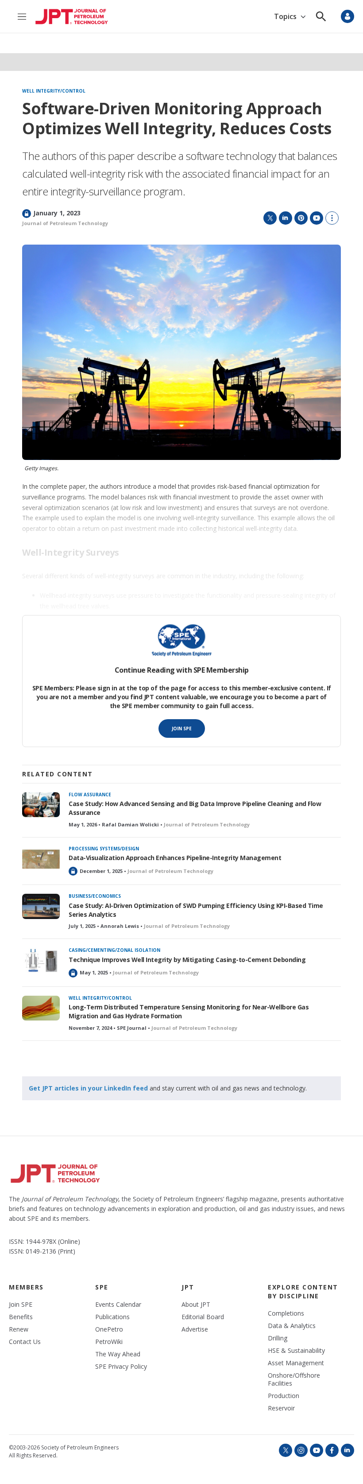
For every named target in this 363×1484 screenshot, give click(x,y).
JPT (188, 1287)
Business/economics (95, 896)
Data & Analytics (292, 1326)
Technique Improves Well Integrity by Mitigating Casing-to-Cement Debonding (187, 959)
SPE (101, 1287)
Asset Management (296, 1363)
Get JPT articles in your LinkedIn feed (88, 1088)
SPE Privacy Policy (121, 1367)
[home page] (71, 16)
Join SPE (182, 728)
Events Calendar (118, 1305)
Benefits (21, 1317)
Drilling (277, 1338)
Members (26, 1287)
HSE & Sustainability (296, 1351)
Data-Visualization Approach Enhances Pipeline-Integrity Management (175, 857)
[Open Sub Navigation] (303, 16)
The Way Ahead (117, 1354)
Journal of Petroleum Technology (65, 223)
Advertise (195, 1329)
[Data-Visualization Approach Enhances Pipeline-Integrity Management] (41, 859)
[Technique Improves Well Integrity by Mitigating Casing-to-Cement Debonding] (41, 960)
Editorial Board (203, 1317)
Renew (18, 1329)
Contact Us (25, 1342)
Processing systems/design (104, 848)
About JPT (196, 1305)
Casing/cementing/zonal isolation (114, 950)
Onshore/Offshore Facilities (294, 1379)
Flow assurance (90, 794)
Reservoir (281, 1408)
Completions (286, 1313)
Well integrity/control (53, 91)
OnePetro (109, 1329)
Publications (112, 1317)
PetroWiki (109, 1342)
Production (283, 1396)
